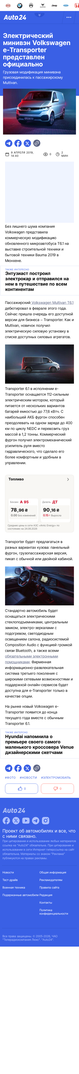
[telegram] (8, 143)
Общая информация (53, 872)
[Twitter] (16, 820)
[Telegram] (35, 820)
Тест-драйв (10, 880)
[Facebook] (6, 820)
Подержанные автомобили (21, 895)
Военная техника (14, 887)
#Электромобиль (56, 777)
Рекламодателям (51, 880)
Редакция (46, 895)
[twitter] (27, 143)
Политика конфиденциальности (54, 911)
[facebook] (18, 143)
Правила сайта (49, 887)
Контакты (46, 902)
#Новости (28, 777)
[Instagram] (45, 820)
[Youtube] (26, 820)
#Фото (10, 777)
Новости (8, 872)
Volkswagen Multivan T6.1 (52, 303)
